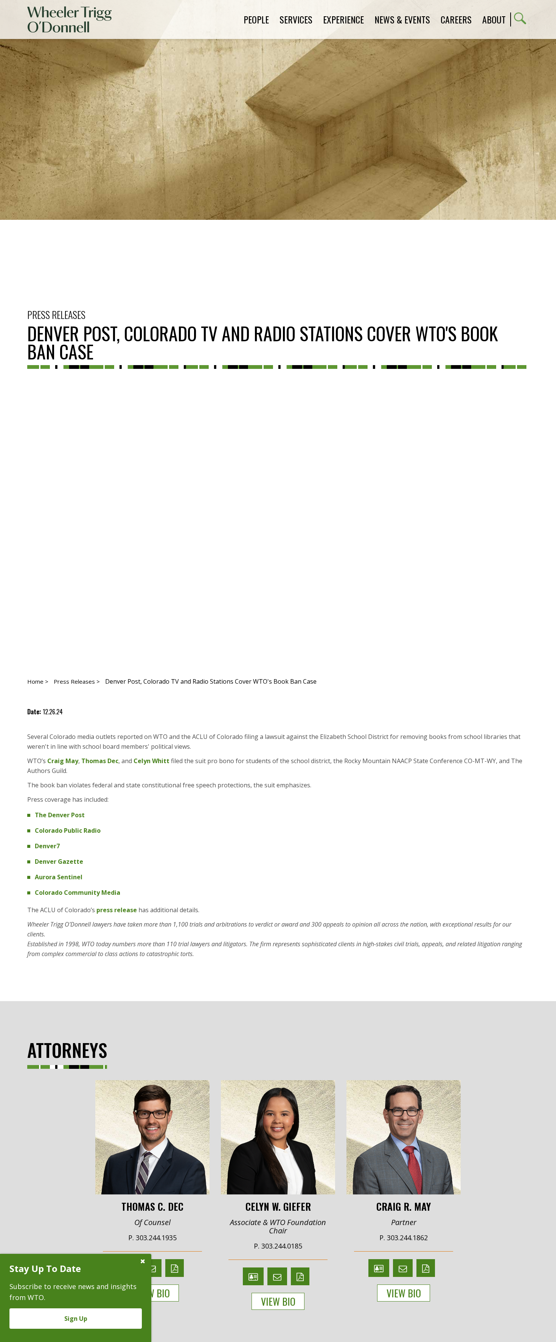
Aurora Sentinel (58, 877)
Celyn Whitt (151, 761)
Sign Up (75, 1318)
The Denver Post (60, 815)
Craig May (62, 761)
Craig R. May (403, 1206)
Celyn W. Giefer (278, 1206)
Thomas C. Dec (152, 1206)
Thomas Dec (99, 761)
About (494, 19)
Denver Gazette (59, 861)
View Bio (152, 1293)
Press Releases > (77, 681)
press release (116, 910)
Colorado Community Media (77, 892)
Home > (37, 681)
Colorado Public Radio (68, 830)
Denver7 (47, 846)
